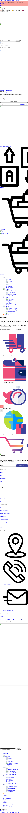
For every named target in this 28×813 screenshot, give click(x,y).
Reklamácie (2, 527)
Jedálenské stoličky (12, 310)
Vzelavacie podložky (11, 304)
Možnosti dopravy (3, 522)
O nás (1, 475)
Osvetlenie (10, 283)
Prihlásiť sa (14, 101)
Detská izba (9, 300)
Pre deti (1, 495)
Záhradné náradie (12, 294)
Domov (1, 472)
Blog (1, 481)
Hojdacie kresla (11, 292)
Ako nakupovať (3, 478)
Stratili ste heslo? (24, 104)
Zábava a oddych (3, 498)
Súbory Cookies (3, 516)
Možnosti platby (3, 524)
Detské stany (11, 299)
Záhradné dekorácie (11, 295)
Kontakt (1, 484)
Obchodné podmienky (4, 510)
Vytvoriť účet (9, 91)
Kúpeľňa (10, 279)
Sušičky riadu (9, 287)
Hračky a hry (9, 302)
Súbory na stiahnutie (4, 519)
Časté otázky (2, 507)
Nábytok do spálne (12, 308)
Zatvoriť (2, 811)
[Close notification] (1, 5)
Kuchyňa (10, 281)
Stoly (11, 313)
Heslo (2, 98)
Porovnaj (5, 805)
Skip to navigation (4, 0)
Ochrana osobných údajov (5, 513)
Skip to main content (14, 0)
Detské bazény (9, 303)
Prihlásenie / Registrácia (9, 806)
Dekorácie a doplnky (13, 284)
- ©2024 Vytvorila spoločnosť (10, 619)
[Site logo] (7, 39)
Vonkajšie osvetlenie (13, 291)
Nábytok (1, 501)
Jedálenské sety (11, 311)
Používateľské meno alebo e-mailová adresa (11, 94)
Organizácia (9, 286)
